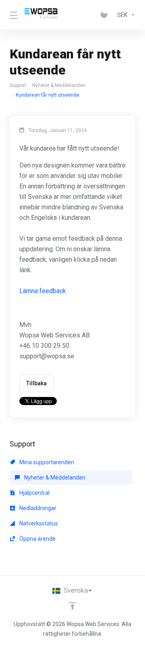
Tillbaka (36, 383)
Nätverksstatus (38, 523)
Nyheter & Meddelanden (58, 85)
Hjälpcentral (34, 493)
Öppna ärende (37, 538)
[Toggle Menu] (12, 15)
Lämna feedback (42, 291)
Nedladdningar (37, 508)
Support (18, 85)
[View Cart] (105, 15)
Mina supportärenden (46, 462)
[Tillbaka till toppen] (72, 606)
